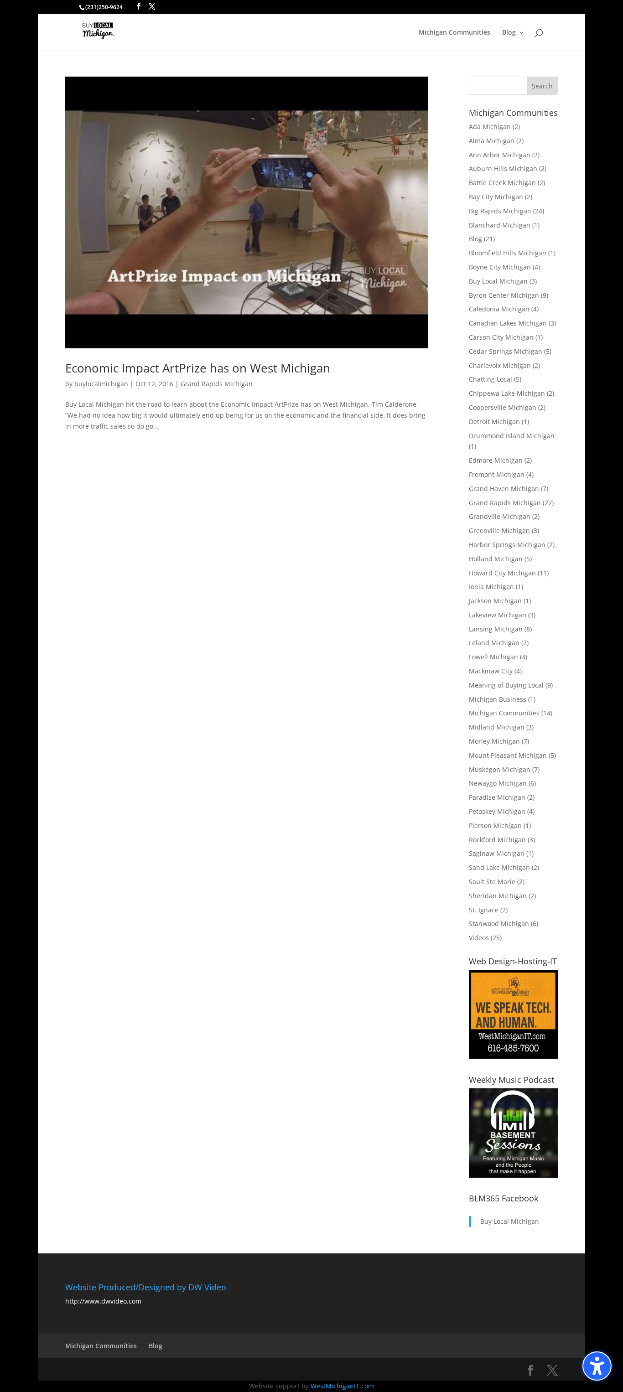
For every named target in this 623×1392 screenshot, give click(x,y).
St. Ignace (483, 910)
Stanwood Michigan (499, 923)
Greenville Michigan (499, 530)
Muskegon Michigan (499, 769)
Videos (479, 937)
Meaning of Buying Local (506, 685)
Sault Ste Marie (492, 881)
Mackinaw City (491, 671)
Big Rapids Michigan (500, 211)
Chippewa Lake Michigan (507, 393)
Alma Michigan (491, 140)
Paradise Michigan (497, 797)
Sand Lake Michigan (499, 867)
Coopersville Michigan (502, 407)
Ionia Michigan (491, 586)
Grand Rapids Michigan (217, 383)
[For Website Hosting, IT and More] (513, 1056)
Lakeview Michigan (497, 615)
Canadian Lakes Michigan (508, 323)
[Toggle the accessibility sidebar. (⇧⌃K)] (597, 1366)
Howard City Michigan (502, 573)
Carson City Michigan (501, 337)
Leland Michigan (494, 642)
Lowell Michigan (493, 656)
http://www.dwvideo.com (103, 1301)
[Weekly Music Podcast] (513, 1175)
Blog (509, 32)
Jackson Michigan (495, 600)
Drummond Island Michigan (512, 435)
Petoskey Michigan (497, 811)
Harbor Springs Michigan (507, 544)
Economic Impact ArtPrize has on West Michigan (197, 368)
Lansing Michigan (496, 629)
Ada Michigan (490, 126)
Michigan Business (497, 699)
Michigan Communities (454, 32)
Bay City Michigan (496, 196)
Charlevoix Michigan (500, 365)
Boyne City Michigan (500, 267)
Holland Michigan (496, 558)
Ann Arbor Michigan (499, 154)
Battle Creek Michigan (502, 182)
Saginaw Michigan (496, 853)
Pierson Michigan (495, 825)
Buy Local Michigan (498, 281)
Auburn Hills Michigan (503, 168)
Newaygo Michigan (498, 783)
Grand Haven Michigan (504, 488)
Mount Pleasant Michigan (508, 755)
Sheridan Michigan (498, 895)
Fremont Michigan (496, 474)
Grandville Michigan (499, 516)
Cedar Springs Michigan (505, 351)
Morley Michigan (494, 741)
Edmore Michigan (496, 460)
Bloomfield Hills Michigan (507, 252)
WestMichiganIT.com (342, 1386)
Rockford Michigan (497, 839)
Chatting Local (490, 379)
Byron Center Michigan (504, 295)
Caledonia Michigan (499, 309)
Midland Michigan (496, 727)
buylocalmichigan (101, 383)
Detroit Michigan (494, 421)
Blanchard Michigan (499, 225)
